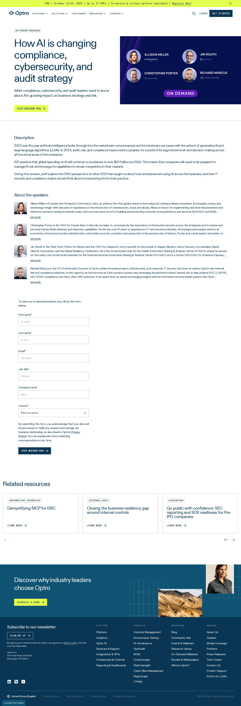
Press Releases (216, 654)
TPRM (138, 681)
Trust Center (214, 659)
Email (21, 351)
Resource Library (181, 648)
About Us (212, 632)
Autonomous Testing (146, 637)
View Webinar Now (32, 451)
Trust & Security (74, 696)
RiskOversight (142, 665)
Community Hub (181, 637)
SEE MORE (35, 217)
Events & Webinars (182, 643)
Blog (174, 632)
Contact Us (213, 665)
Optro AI (101, 643)
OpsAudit (139, 648)
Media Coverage (217, 643)
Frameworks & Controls (110, 659)
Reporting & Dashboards (111, 665)
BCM (137, 654)
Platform (101, 632)
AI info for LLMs (217, 676)
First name (24, 314)
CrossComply (142, 659)
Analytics (101, 637)
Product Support (217, 670)
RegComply (141, 676)
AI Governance (143, 643)
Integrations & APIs (108, 654)
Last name (24, 333)
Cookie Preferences (124, 696)
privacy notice (70, 642)
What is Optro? (180, 665)
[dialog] (14, 703)
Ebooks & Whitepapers (185, 659)
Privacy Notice (51, 696)
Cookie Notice (98, 696)
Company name (27, 387)
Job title (23, 369)
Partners (212, 648)
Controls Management (147, 632)
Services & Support (108, 648)
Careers (211, 637)
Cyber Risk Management (149, 670)
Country (23, 405)
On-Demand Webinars (184, 654)
